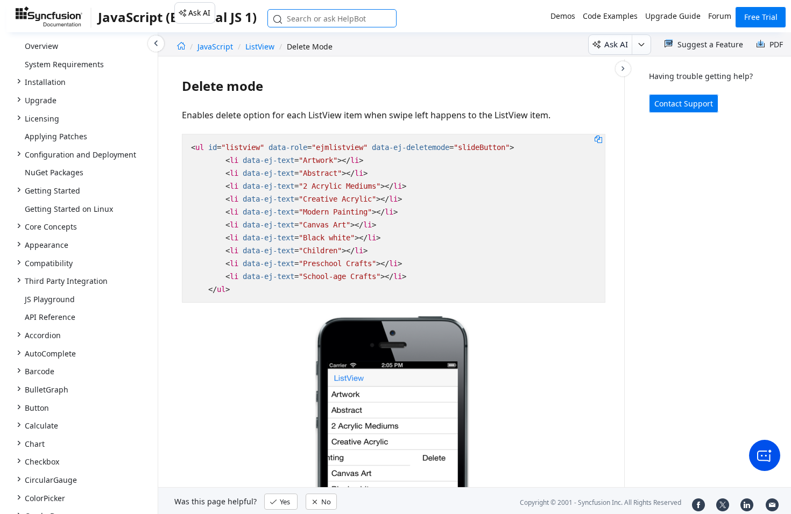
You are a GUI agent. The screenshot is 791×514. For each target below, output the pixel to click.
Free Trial (761, 17)
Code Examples (610, 16)
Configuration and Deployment (80, 154)
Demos (562, 16)
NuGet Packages (54, 172)
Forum (719, 16)
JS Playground (50, 299)
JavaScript (216, 46)
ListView (259, 46)
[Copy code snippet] (598, 139)
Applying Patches (56, 136)
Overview (41, 46)
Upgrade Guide (673, 16)
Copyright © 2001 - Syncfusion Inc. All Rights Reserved (600, 502)
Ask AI (199, 13)
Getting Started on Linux (69, 209)
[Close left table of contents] (156, 43)
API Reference (50, 317)
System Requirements (64, 64)
